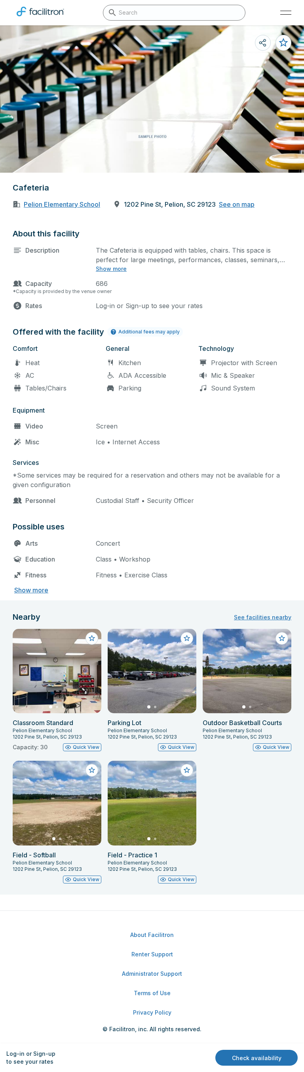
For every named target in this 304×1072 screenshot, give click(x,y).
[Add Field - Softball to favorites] (92, 770)
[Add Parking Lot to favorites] (186, 638)
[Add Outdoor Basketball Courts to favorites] (282, 638)
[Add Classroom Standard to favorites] (92, 638)
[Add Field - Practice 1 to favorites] (186, 770)
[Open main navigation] (285, 12)
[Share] (263, 43)
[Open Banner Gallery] (152, 99)
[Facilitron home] (40, 18)
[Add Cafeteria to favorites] (283, 43)
